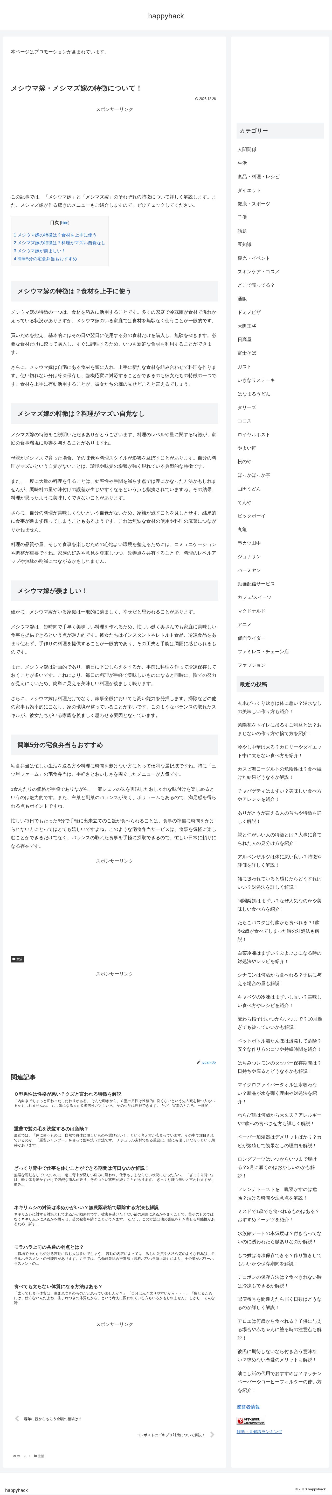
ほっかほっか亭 (254, 475)
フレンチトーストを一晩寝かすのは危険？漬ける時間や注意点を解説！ (277, 1193)
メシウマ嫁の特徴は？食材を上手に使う (55, 235)
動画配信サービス (256, 583)
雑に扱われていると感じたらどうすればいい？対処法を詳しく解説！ (280, 883)
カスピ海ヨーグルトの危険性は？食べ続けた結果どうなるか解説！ (280, 773)
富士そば (247, 353)
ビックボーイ (252, 516)
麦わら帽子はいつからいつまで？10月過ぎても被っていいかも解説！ (280, 1023)
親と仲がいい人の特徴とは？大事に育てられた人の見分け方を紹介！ (280, 839)
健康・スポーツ (254, 203)
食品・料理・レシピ (259, 176)
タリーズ (247, 407)
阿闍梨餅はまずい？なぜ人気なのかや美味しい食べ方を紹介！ (280, 905)
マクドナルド (252, 611)
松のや (245, 461)
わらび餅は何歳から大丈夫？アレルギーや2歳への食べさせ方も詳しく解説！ (280, 1119)
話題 (242, 231)
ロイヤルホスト (254, 434)
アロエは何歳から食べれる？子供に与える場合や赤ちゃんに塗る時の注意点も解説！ (280, 1330)
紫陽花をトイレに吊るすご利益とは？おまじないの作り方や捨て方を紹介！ (280, 729)
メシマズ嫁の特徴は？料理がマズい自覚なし (60, 242)
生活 (18, 959)
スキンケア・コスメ (259, 271)
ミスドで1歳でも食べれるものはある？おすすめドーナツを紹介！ (279, 1215)
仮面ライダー (252, 638)
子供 (242, 217)
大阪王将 (247, 326)
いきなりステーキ (256, 380)
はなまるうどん (254, 394)
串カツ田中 (249, 543)
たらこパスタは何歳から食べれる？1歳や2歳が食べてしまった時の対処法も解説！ (279, 931)
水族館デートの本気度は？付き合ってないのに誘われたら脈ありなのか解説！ (280, 1237)
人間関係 (247, 149)
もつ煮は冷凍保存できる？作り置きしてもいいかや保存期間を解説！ (280, 1259)
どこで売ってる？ (256, 285)
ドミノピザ (249, 312)
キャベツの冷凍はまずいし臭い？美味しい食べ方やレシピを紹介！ (280, 1001)
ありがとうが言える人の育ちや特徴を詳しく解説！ (280, 817)
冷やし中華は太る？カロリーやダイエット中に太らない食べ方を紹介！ (280, 751)
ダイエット (249, 190)
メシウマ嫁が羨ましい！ (40, 250)
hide (64, 222)
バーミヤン (249, 570)
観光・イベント (254, 258)
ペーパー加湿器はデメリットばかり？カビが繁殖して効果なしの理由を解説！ (280, 1141)
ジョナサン (249, 556)
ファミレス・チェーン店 (263, 651)
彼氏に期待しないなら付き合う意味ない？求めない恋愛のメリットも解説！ (277, 1355)
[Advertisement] (114, 150)
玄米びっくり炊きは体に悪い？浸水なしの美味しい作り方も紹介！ (280, 707)
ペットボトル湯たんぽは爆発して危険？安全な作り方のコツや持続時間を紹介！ (280, 1045)
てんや (245, 502)
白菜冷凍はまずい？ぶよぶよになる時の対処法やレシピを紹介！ (280, 957)
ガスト (245, 366)
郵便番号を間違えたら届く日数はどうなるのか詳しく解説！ (280, 1303)
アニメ (245, 624)
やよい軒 (247, 448)
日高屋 (245, 339)
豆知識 (245, 244)
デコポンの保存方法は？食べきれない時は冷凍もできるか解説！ (280, 1281)
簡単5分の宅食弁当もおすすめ (45, 258)
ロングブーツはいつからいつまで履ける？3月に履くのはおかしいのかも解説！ (277, 1167)
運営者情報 (248, 1407)
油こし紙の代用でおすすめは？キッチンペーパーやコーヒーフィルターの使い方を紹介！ (280, 1382)
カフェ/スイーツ (255, 597)
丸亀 (242, 529)
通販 (242, 298)
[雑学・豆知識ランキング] (251, 1423)
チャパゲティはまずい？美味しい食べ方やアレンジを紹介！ (280, 795)
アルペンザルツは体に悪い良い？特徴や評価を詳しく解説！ (280, 861)
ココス (245, 420)
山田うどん (249, 488)
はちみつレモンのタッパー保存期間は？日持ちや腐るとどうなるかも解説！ (280, 1067)
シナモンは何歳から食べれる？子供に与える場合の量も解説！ (280, 979)
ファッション (252, 665)
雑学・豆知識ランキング (259, 1431)
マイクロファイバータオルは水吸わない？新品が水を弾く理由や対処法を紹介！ (277, 1093)
